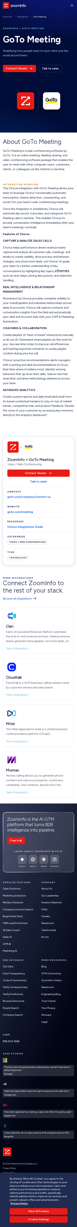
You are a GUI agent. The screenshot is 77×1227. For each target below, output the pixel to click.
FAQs (44, 909)
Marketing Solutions (14, 895)
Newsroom (47, 923)
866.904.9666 (11, 1041)
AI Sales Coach (11, 930)
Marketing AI (10, 950)
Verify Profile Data (13, 994)
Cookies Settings (38, 1219)
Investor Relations (51, 902)
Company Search (13, 1014)
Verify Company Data (15, 987)
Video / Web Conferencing (27, 542)
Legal (44, 1021)
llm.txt (45, 937)
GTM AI (7, 944)
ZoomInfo (7, 16)
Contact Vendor (16, 68)
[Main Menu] (72, 5)
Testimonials (48, 930)
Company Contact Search (18, 909)
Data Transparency (14, 973)
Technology (18, 557)
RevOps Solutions (13, 902)
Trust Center (48, 1001)
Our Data (8, 966)
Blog (44, 966)
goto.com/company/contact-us (29, 496)
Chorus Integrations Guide (25, 527)
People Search (11, 1008)
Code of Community (15, 980)
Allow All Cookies (38, 1211)
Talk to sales (50, 68)
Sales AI (7, 937)
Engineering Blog (51, 994)
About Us (46, 888)
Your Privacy (48, 1008)
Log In (6, 1034)
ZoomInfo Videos (51, 980)
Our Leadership (50, 895)
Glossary (46, 1014)
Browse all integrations (17, 598)
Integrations (22, 16)
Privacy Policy (9, 1168)
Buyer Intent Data (13, 916)
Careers (45, 916)
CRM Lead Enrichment (15, 923)
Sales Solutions (12, 888)
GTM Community (51, 973)
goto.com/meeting (20, 512)
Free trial (16, 840)
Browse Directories (13, 1001)
